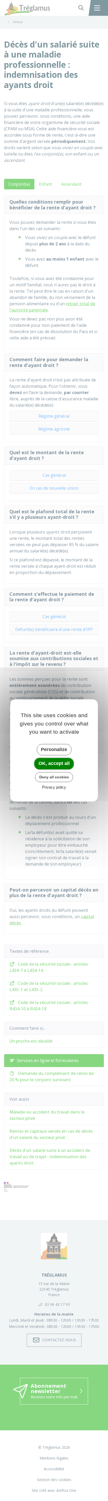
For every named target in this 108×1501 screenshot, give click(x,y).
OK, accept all (54, 763)
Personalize (54, 749)
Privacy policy (54, 787)
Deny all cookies (54, 777)
